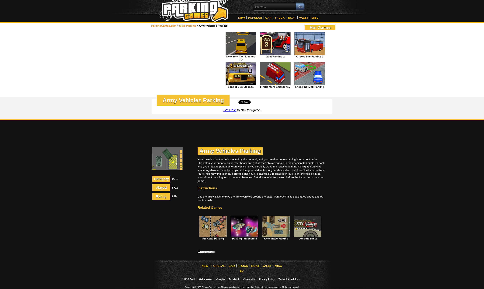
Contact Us (249, 279)
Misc (315, 17)
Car (268, 17)
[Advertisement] (187, 57)
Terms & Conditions (289, 279)
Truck (280, 17)
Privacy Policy (267, 279)
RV (242, 271)
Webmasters (206, 279)
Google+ (220, 279)
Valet (303, 17)
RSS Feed (189, 279)
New (241, 17)
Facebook (234, 279)
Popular (255, 17)
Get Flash (230, 110)
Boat (292, 17)
